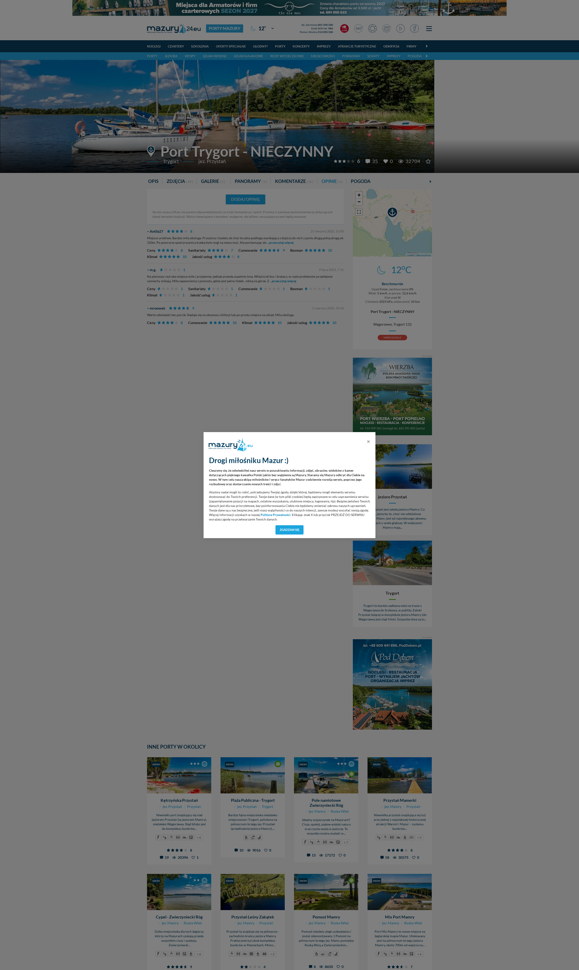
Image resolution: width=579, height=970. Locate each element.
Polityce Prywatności (275, 515)
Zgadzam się (289, 530)
